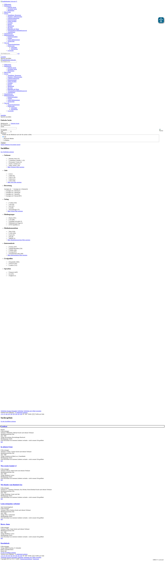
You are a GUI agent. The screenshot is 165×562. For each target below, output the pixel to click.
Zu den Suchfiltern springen (8, 421)
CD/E (10, 233)
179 (4, 414)
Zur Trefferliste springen (7, 152)
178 (2, 414)
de (10, 274)
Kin (10, 236)
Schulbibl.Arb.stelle (14, 221)
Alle (5, 137)
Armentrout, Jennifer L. (15, 160)
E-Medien (6, 140)
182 (11, 414)
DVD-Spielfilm (13, 225)
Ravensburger (13, 209)
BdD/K (11, 238)
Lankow (11, 265)
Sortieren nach (5, 412)
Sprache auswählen (6, 58)
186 (21, 414)
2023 (10, 180)
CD (10, 219)
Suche (2, 126)
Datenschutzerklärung (26, 559)
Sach (10, 235)
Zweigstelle (4, 130)
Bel (10, 231)
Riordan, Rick (13, 158)
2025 (10, 177)
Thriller (11, 250)
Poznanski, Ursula (14, 162)
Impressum (36, 559)
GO (18, 53)
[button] (161, 130)
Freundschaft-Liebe (14, 253)
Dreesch (11, 263)
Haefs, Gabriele (13, 164)
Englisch (11, 275)
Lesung (11, 252)
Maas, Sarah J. (13, 165)
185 (19, 414)
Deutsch (11, 272)
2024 (10, 179)
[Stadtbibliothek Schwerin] (8, 1)
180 (7, 414)
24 (10, 174)
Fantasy (11, 247)
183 (14, 414)
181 (9, 414)
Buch (10, 218)
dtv (10, 206)
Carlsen (11, 202)
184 (16, 414)
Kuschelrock (5, 543)
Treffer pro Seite (39, 414)
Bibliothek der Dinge (15, 223)
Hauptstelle (12, 262)
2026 (10, 175)
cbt (10, 208)
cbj (10, 204)
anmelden (3, 57)
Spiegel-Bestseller (14, 248)
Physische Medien (9, 138)
